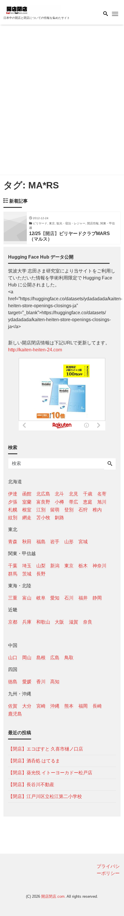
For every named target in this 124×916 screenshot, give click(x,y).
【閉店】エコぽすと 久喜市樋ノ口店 (45, 748)
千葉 (12, 565)
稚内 (97, 509)
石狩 (83, 509)
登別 (69, 509)
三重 (12, 597)
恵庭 (87, 501)
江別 (41, 509)
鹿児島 (15, 713)
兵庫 (26, 621)
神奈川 (99, 565)
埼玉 (26, 565)
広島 (54, 657)
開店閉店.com (53, 896)
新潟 (54, 565)
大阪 (59, 621)
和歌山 (43, 621)
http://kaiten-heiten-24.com (35, 349)
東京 (69, 565)
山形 (69, 541)
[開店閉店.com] (32, 10)
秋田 (26, 541)
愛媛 (26, 681)
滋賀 (73, 621)
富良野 (43, 501)
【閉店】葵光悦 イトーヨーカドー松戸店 (50, 772)
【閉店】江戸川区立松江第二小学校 (45, 796)
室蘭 (26, 501)
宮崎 (41, 706)
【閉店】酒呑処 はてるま (34, 760)
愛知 (54, 597)
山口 (12, 657)
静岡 (97, 597)
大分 (26, 706)
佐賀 (12, 706)
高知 (54, 681)
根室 (26, 509)
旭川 (101, 501)
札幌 (12, 509)
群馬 (12, 573)
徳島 (12, 681)
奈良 (87, 621)
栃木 (83, 565)
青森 (12, 541)
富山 (26, 597)
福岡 (83, 706)
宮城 (83, 541)
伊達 (12, 493)
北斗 (59, 493)
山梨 (41, 565)
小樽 (59, 501)
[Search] (110, 464)
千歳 (87, 493)
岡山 (26, 657)
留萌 (54, 509)
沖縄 (54, 706)
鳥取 (69, 657)
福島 (41, 541)
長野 (41, 573)
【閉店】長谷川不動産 (31, 784)
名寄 (101, 493)
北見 (73, 493)
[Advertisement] (62, 101)
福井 (83, 597)
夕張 (12, 501)
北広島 (43, 493)
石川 (69, 597)
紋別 (12, 517)
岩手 (54, 541)
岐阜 (41, 597)
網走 (26, 517)
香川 (41, 681)
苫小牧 (43, 517)
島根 (41, 657)
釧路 (59, 517)
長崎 (97, 706)
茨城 (26, 573)
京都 (12, 621)
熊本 (69, 706)
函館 (26, 493)
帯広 (73, 501)
